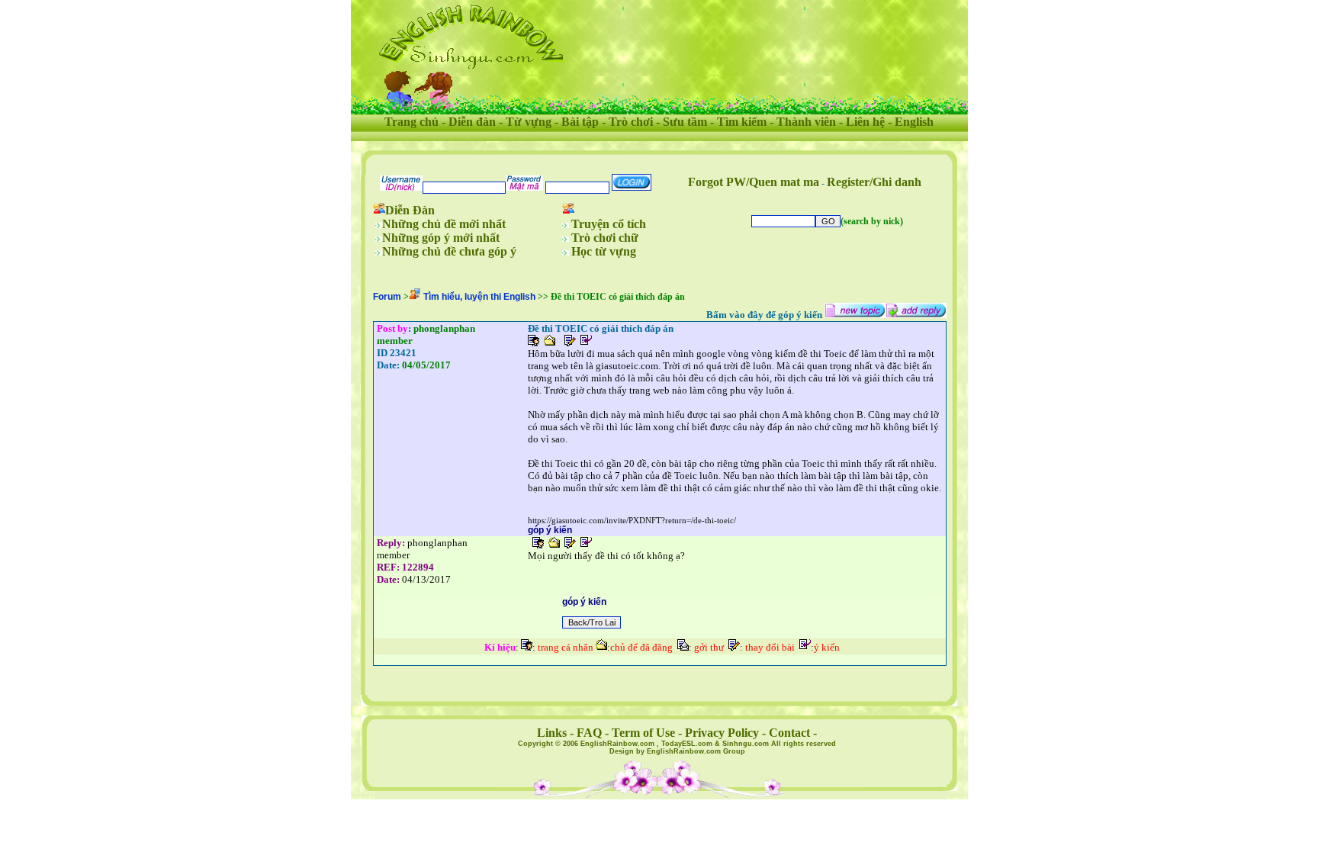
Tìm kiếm (742, 121)
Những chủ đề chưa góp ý (449, 251)
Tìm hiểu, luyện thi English (479, 296)
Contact (789, 732)
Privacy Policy (722, 732)
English (914, 121)
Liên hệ (865, 121)
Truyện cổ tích (608, 223)
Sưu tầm (685, 121)
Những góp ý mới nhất (441, 237)
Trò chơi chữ (604, 237)
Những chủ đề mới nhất (444, 223)
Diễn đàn (472, 121)
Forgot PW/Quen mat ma (753, 181)
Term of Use (643, 732)
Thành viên (806, 121)
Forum (387, 296)
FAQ (589, 732)
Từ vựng (528, 121)
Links (552, 732)
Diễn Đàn (410, 210)
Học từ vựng (603, 251)
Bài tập (580, 121)
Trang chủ (411, 121)
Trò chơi (631, 121)
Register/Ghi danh (874, 181)
